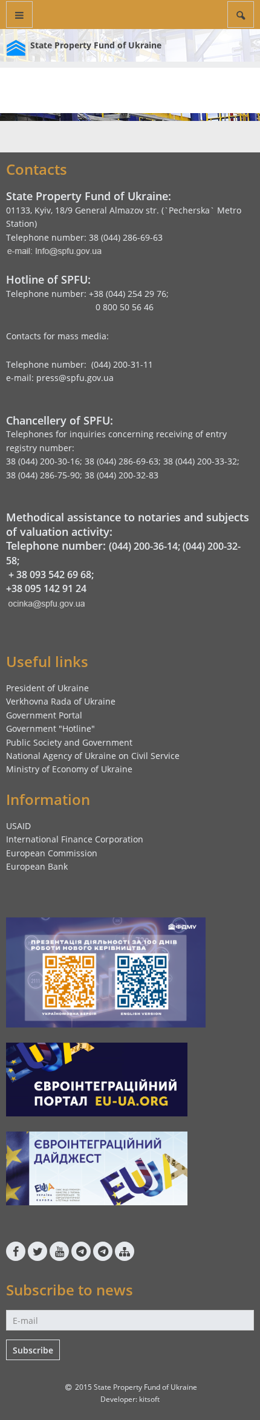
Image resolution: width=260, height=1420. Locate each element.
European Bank (37, 866)
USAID (18, 826)
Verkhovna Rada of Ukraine (60, 701)
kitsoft (149, 1399)
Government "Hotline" (50, 728)
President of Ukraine (47, 688)
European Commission (51, 853)
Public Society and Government (69, 742)
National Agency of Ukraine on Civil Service (93, 755)
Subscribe (33, 1350)
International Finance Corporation (74, 839)
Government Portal (44, 715)
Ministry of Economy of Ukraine (69, 769)
